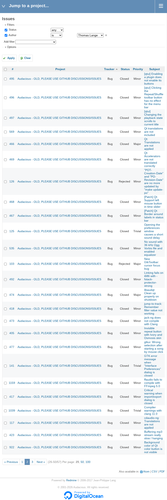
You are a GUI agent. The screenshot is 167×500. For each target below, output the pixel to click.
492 (11, 279)
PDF (162, 471)
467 (11, 215)
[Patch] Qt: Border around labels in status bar (153, 215)
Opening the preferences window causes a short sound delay (153, 231)
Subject (154, 69)
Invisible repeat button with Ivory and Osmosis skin (153, 333)
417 (11, 396)
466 (11, 144)
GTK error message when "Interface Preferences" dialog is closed (152, 365)
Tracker (109, 69)
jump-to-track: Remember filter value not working (153, 308)
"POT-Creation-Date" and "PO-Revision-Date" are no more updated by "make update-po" (153, 181)
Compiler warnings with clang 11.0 (153, 410)
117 (12, 422)
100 (88, 462)
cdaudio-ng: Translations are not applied (152, 422)
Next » (41, 462)
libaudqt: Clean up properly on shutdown (151, 294)
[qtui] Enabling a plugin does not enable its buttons (153, 78)
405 (11, 333)
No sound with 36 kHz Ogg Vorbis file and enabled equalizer (153, 248)
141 (11, 365)
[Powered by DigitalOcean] (83, 498)
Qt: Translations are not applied (152, 143)
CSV (154, 471)
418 (11, 308)
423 (11, 435)
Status (12, 29)
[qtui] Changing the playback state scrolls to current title (153, 118)
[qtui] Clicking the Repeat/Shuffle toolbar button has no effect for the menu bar (153, 97)
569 (11, 131)
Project (60, 69)
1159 (12, 382)
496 (11, 97)
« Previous (11, 462)
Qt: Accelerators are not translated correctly (152, 159)
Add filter (9, 41)
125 (11, 231)
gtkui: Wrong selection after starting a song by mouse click (153, 346)
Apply (11, 58)
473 (11, 320)
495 (11, 78)
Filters (10, 24)
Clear (27, 58)
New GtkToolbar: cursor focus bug (152, 263)
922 (11, 447)
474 (11, 294)
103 (11, 263)
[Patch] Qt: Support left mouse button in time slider (153, 201)
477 (11, 347)
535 (11, 248)
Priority (138, 69)
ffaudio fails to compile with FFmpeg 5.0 (153, 383)
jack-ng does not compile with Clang (152, 321)
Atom (146, 471)
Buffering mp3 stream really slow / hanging (153, 435)
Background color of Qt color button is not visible (153, 447)
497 (11, 117)
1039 (12, 410)
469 (11, 159)
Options (11, 47)
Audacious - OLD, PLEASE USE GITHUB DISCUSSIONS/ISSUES (59, 78)
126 (11, 181)
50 (82, 462)
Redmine (71, 480)
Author (12, 35)
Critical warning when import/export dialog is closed (153, 397)
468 (11, 201)
